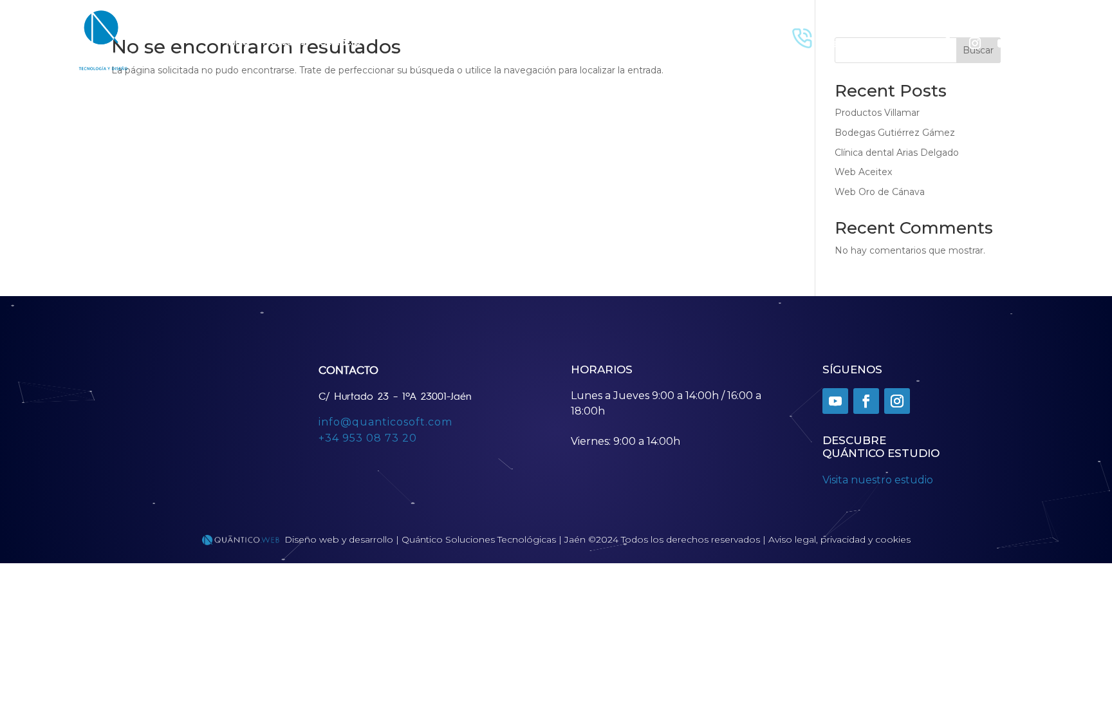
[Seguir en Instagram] (975, 43)
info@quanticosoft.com (385, 422)
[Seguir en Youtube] (1003, 43)
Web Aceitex (863, 172)
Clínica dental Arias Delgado (897, 152)
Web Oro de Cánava (880, 192)
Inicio (237, 41)
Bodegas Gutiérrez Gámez (895, 132)
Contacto (339, 41)
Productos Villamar (877, 112)
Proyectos (284, 41)
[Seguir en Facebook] (946, 43)
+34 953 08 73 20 (368, 438)
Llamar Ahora (855, 29)
